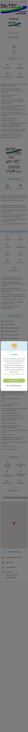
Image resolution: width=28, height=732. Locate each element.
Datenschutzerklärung (9, 374)
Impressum (21, 374)
